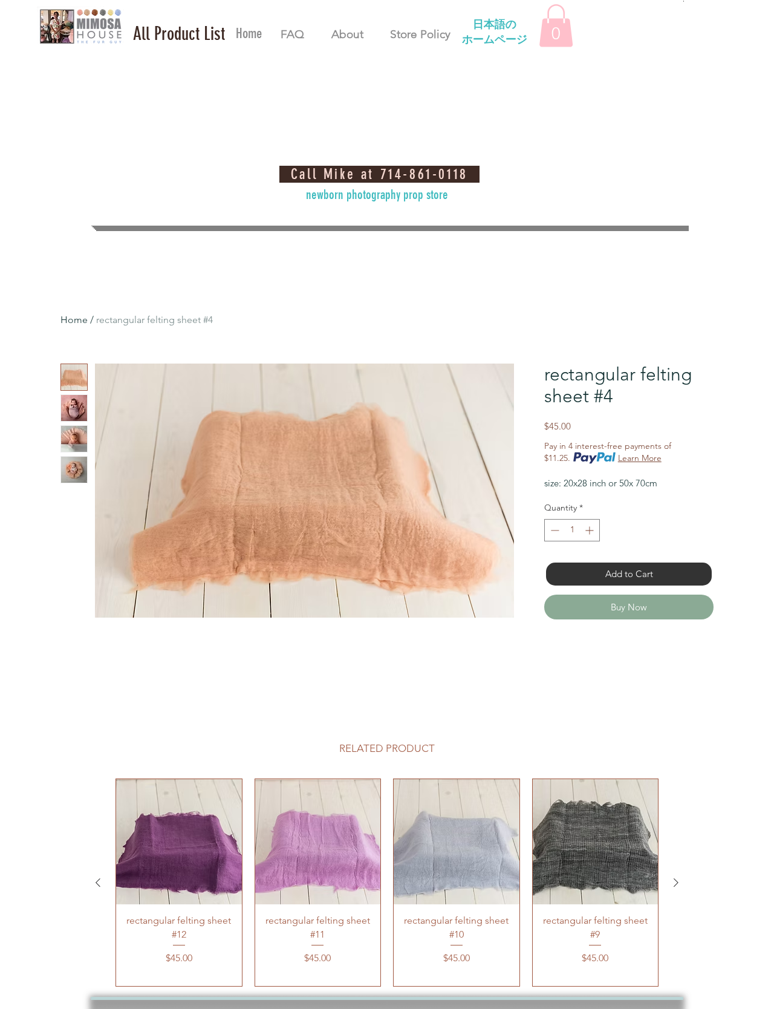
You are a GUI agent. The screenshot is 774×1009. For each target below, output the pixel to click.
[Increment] (590, 530)
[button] (179, 34)
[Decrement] (553, 530)
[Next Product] (676, 882)
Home (74, 319)
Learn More (640, 457)
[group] (387, 883)
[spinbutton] (572, 530)
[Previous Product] (98, 882)
